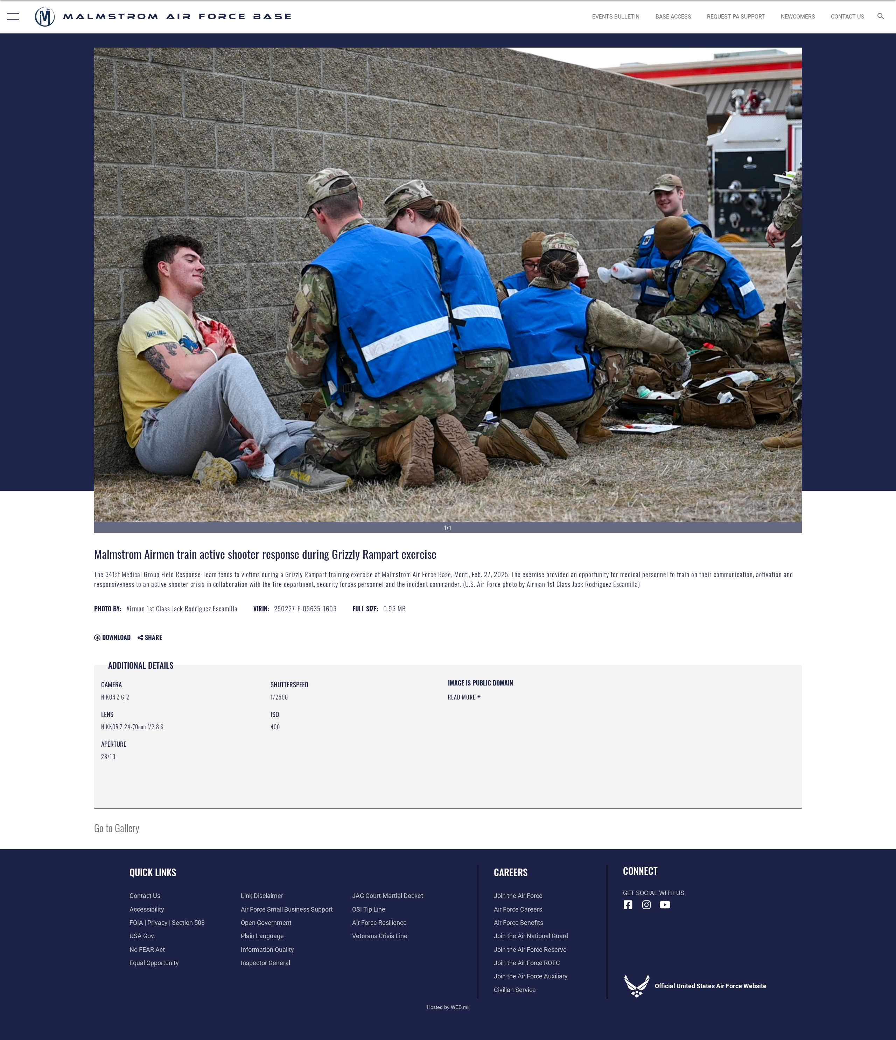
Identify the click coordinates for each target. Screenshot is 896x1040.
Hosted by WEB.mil (448, 1007)
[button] (11, 16)
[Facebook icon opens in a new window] (628, 905)
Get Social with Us (653, 893)
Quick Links (153, 872)
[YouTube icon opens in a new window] (665, 905)
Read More (462, 697)
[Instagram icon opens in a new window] (646, 905)
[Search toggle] (881, 17)
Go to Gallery (116, 827)
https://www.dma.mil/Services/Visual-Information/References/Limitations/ (530, 732)
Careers (510, 872)
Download (115, 637)
